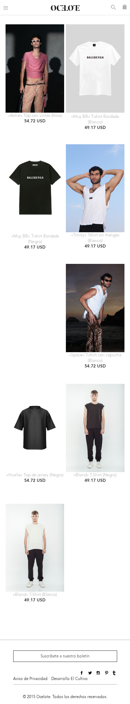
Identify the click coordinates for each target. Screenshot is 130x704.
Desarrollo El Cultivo (69, 679)
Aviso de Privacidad (30, 679)
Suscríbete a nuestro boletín (65, 656)
